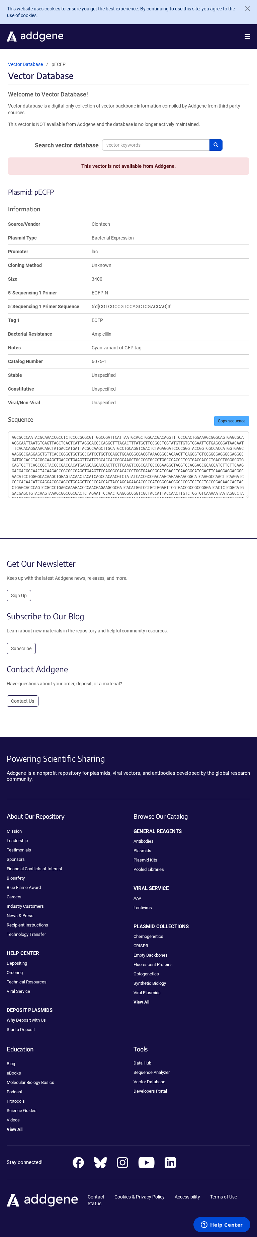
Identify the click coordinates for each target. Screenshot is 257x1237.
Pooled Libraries (149, 869)
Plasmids (142, 850)
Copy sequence (231, 421)
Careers (14, 896)
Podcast (14, 1091)
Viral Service (18, 991)
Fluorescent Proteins (153, 964)
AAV (137, 898)
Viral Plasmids (147, 992)
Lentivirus (143, 907)
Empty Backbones (151, 955)
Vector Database (25, 64)
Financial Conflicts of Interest (34, 868)
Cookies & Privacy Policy (139, 1196)
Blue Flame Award (24, 887)
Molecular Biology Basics (30, 1082)
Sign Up (19, 595)
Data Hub (142, 1063)
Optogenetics (146, 973)
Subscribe (21, 648)
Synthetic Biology (150, 983)
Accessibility (187, 1196)
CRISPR (141, 945)
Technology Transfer (26, 934)
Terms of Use (223, 1196)
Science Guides (21, 1110)
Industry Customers (25, 906)
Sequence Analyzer (152, 1072)
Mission (14, 831)
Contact (96, 1196)
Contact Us (22, 701)
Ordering (15, 972)
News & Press (20, 915)
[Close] (245, 8)
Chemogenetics (148, 936)
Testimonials (19, 849)
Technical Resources (27, 981)
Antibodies (144, 841)
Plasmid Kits (145, 860)
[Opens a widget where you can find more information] (221, 1225)
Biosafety (16, 878)
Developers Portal (150, 1091)
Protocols (16, 1101)
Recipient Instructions (27, 924)
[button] (247, 36)
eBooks (14, 1073)
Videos (13, 1119)
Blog (11, 1063)
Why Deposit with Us (26, 1020)
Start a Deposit (21, 1029)
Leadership (17, 840)
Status (94, 1203)
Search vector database (67, 145)
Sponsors (16, 859)
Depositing (17, 963)
